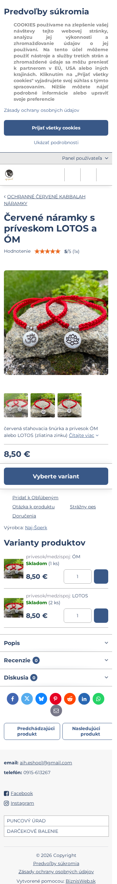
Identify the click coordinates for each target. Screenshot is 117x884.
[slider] (47, 251)
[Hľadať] (72, 174)
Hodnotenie (17, 251)
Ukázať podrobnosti (56, 142)
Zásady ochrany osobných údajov (56, 872)
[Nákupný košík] (88, 174)
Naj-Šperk (36, 528)
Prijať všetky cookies (56, 128)
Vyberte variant (56, 476)
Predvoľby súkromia (56, 863)
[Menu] (104, 174)
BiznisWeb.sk (81, 881)
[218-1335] (101, 576)
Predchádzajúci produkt (36, 731)
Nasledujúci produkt (86, 731)
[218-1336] (101, 615)
